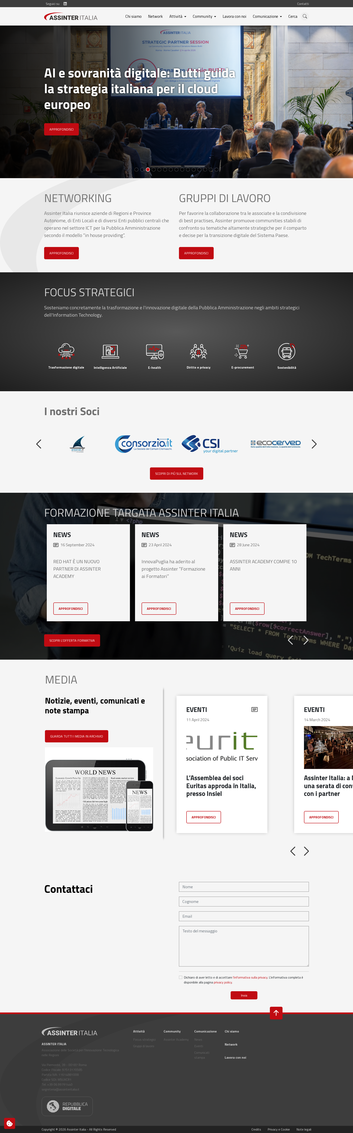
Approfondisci (39, 145)
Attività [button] (176, 16)
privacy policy (223, 997)
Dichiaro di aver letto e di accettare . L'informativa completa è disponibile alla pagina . (243, 995)
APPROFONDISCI (61, 268)
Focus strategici (144, 1055)
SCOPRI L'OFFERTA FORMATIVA (72, 656)
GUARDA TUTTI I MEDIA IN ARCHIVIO (76, 751)
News (198, 1055)
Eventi (198, 1061)
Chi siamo (133, 16)
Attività (139, 1046)
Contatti (303, 3)
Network (155, 16)
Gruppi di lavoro (143, 1061)
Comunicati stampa (201, 1070)
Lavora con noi (234, 16)
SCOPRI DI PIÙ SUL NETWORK (176, 489)
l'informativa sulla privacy (250, 992)
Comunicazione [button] (266, 16)
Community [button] (203, 16)
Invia (244, 1010)
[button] (297, 16)
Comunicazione (205, 1046)
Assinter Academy (176, 1055)
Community (172, 1046)
